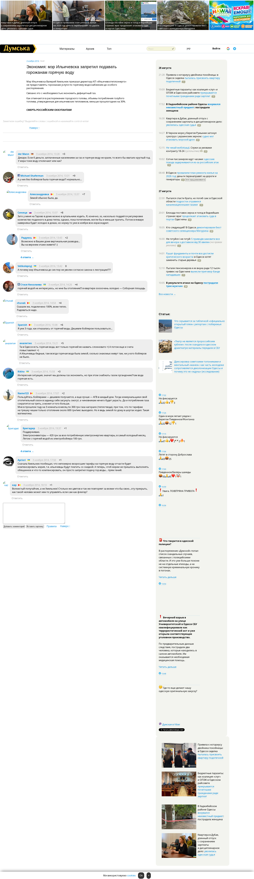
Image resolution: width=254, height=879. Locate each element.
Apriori (22, 460)
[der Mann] (8, 155)
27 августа (165, 191)
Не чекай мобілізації (177, 147)
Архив (90, 48)
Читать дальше (167, 577)
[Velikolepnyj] (8, 272)
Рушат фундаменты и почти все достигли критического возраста (190, 255)
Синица (22, 212)
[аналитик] (9, 343)
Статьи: (164, 314)
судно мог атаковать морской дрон (190, 138)
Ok (141, 875)
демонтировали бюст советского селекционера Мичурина (193, 229)
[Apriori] (8, 466)
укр (188, 48)
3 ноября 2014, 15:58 (43, 371)
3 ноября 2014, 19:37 (49, 428)
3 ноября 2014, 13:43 (50, 237)
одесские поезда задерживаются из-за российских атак (192, 160)
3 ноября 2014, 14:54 (44, 303)
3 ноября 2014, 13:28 (48, 154)
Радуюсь (26, 237)
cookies (131, 875)
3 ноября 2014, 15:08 (45, 324)
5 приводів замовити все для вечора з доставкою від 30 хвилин (193, 240)
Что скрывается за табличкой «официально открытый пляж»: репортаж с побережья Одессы (199, 324)
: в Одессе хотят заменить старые (188, 258)
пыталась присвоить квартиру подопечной (193, 79)
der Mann (23, 154)
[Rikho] (8, 377)
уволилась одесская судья (181, 124)
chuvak (21, 303)
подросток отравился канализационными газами (183, 203)
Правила (52, 526)
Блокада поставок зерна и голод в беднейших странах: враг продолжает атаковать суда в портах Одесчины (129, 25)
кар (14, 485)
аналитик (26, 343)
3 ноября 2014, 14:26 (60, 284)
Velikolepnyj (25, 266)
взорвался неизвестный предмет (193, 106)
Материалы (67, 48)
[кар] (5, 485)
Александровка (39, 194)
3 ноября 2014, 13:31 (58, 175)
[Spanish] (8, 322)
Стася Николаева (31, 284)
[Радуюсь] (12, 244)
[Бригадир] (13, 428)
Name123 (23, 393)
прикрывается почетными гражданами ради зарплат (191, 94)
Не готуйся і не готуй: (178, 239)
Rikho (21, 371)
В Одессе (171, 172)
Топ (109, 48)
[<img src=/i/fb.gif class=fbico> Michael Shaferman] (8, 182)
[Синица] (8, 219)
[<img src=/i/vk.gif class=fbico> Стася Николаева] (8, 291)
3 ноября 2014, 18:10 (35, 485)
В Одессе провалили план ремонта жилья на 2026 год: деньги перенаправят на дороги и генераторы (76, 25)
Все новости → (167, 294)
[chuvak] (8, 300)
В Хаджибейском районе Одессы (187, 104)
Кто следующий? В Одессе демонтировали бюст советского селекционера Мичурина (182, 27)
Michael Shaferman (32, 175)
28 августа (165, 67)
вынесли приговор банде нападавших (193, 273)
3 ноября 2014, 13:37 (67, 194)
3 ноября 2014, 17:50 (44, 460)
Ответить (23, 167)
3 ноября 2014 (32, 61)
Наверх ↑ (34, 127)
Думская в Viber (171, 724)
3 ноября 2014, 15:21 (46, 343)
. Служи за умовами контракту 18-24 (189, 149)
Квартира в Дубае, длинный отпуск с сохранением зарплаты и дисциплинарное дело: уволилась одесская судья (24, 25)
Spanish (22, 324)
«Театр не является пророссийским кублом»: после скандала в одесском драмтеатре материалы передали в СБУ (197, 345)
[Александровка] (16, 192)
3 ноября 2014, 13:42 (50, 266)
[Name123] (8, 399)
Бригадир (29, 428)
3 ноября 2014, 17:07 (47, 393)
